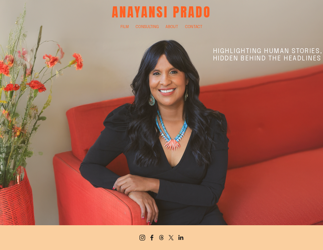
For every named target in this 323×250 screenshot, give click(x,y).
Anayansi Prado (161, 12)
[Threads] (161, 238)
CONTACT (193, 27)
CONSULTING (147, 27)
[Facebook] (152, 238)
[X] (171, 238)
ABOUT (172, 27)
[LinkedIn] (181, 238)
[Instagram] (142, 238)
